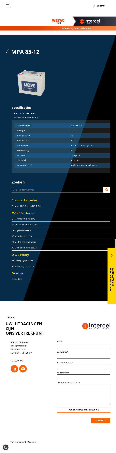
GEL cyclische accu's (21, 230)
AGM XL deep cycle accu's (24, 247)
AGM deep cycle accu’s (23, 266)
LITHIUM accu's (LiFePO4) (24, 218)
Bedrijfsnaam (63, 372)
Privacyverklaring (17, 442)
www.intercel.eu (18, 349)
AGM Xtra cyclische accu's (24, 241)
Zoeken (106, 190)
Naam (60, 342)
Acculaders (17, 278)
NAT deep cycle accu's (22, 260)
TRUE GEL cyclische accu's (24, 224)
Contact (101, 6)
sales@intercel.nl (19, 345)
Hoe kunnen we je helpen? (68, 383)
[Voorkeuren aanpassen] (5, 447)
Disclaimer (32, 442)
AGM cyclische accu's (22, 236)
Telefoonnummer (65, 362)
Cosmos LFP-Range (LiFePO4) (26, 206)
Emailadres (62, 352)
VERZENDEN (100, 421)
